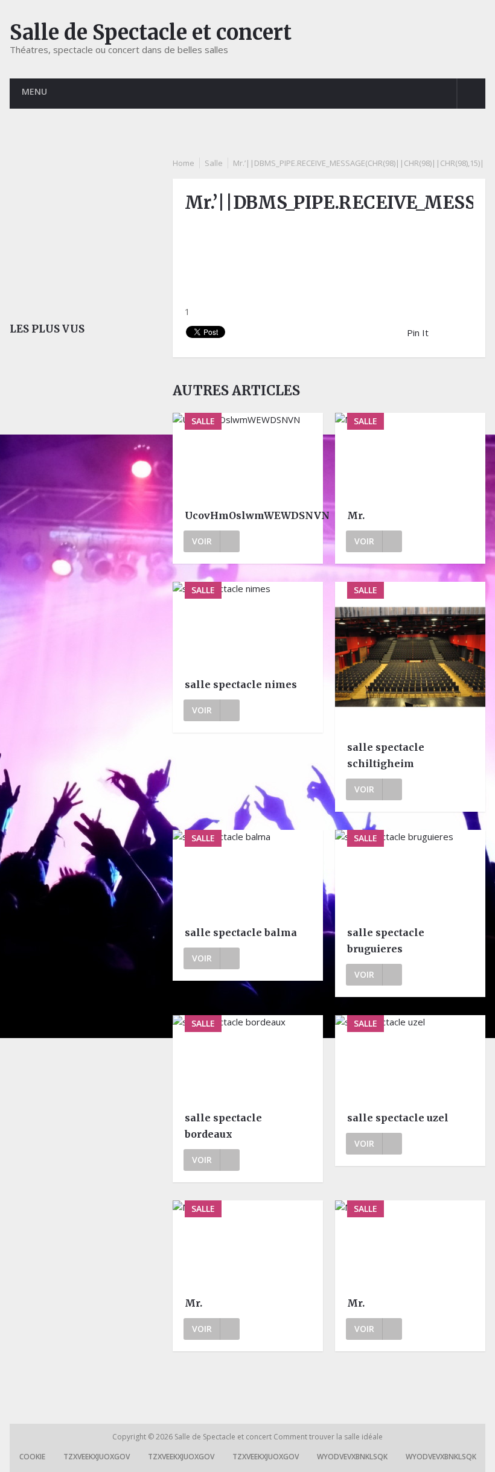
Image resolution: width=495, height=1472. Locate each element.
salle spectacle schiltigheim (385, 755)
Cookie (32, 1456)
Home (183, 163)
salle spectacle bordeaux (223, 1126)
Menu (34, 91)
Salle (214, 163)
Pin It (418, 333)
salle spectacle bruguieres (385, 940)
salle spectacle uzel (398, 1118)
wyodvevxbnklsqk (352, 1456)
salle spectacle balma (241, 932)
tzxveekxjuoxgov (96, 1456)
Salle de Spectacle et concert (151, 32)
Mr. (356, 515)
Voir (202, 541)
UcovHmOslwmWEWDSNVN (248, 515)
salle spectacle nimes (241, 684)
